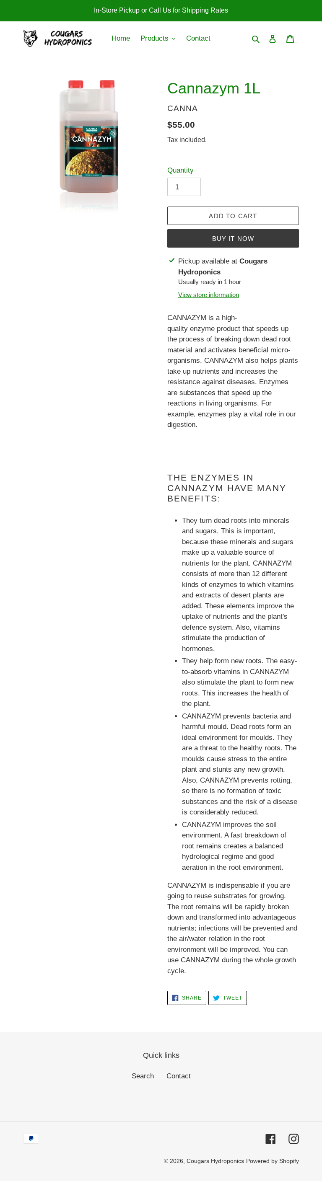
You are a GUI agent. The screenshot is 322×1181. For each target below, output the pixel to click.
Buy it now (233, 238)
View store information (208, 294)
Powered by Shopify (272, 1161)
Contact (178, 1076)
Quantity (180, 170)
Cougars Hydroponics (215, 1161)
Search (143, 1076)
